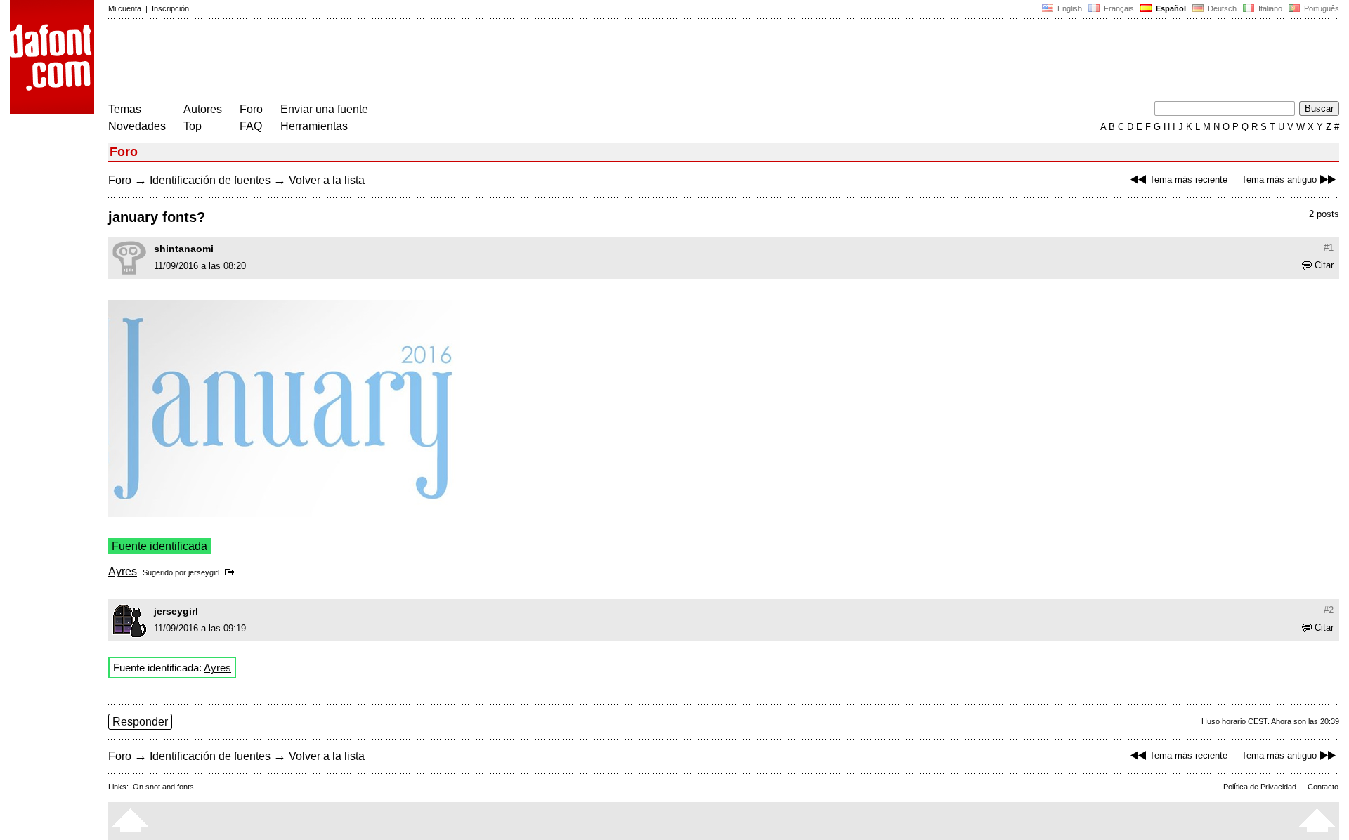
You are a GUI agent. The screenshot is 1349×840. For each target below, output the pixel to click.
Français (1118, 8)
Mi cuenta (124, 8)
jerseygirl (203, 572)
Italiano (1269, 8)
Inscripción (170, 8)
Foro (251, 109)
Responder (140, 722)
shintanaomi (184, 248)
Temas (124, 109)
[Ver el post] (232, 572)
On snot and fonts (163, 786)
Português (1319, 8)
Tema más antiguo (1279, 179)
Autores (202, 109)
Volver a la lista (327, 180)
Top (192, 126)
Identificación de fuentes (210, 180)
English (1068, 8)
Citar (1324, 265)
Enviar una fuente (324, 109)
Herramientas (314, 126)
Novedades (137, 126)
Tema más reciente (1188, 179)
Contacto (1323, 786)
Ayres (122, 571)
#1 (1329, 247)
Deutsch (1221, 8)
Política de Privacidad (1259, 786)
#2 (1329, 610)
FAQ (251, 126)
